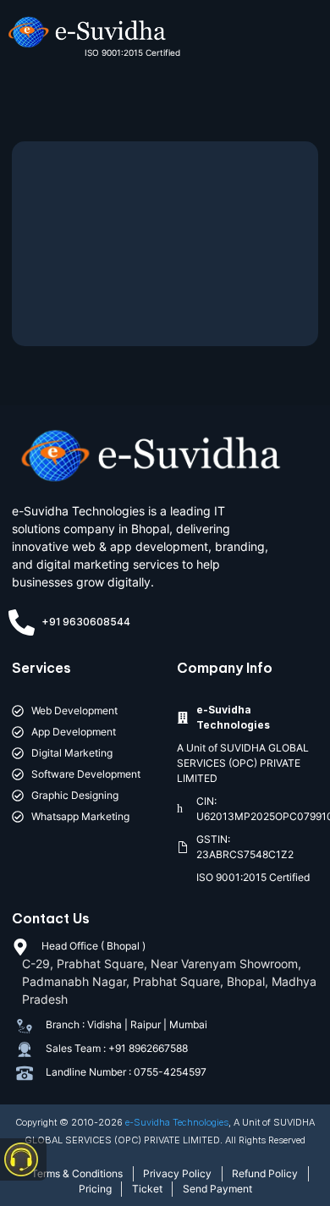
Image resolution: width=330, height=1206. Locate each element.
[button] (296, 41)
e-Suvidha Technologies (176, 1122)
